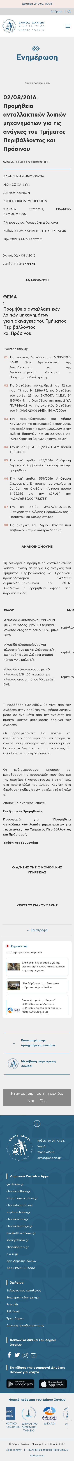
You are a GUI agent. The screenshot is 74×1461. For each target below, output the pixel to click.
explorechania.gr (18, 1212)
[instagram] (25, 1356)
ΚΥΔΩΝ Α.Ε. (58, 1426)
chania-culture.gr (18, 1191)
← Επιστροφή (37, 930)
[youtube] (33, 1356)
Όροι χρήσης (14, 1450)
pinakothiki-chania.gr (21, 1233)
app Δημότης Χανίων (21, 1261)
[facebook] (9, 1356)
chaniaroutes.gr (17, 1219)
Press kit (12, 1304)
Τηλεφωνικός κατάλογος (23, 1290)
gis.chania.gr (15, 1184)
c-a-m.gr (12, 1254)
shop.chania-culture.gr (22, 1198)
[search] (69, 11)
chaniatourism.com (19, 1205)
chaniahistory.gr (17, 1247)
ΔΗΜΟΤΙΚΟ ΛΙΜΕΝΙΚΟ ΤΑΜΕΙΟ (17, 1427)
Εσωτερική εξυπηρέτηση (23, 1297)
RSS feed (12, 1311)
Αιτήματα (56, 11)
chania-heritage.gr (19, 1226)
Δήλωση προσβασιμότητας (25, 1325)
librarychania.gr (17, 1240)
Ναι (30, 1101)
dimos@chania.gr (49, 1157)
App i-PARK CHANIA (20, 1268)
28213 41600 (45, 1152)
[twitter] (17, 1356)
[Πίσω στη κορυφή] (37, 1124)
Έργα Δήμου (15, 1318)
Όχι (43, 1101)
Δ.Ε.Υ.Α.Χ (37, 1423)
